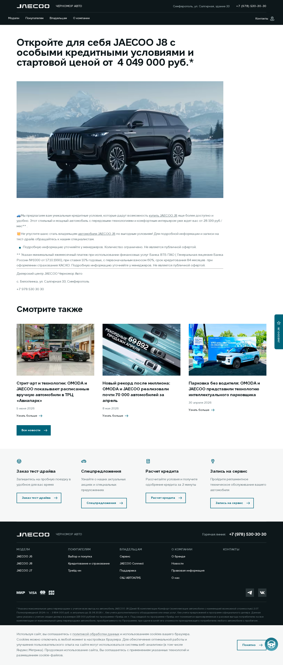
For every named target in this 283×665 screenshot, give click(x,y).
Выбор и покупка (80, 556)
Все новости (31, 430)
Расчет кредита (163, 497)
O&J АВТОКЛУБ (130, 577)
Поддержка (128, 570)
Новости (178, 563)
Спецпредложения (101, 503)
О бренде (178, 556)
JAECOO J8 (24, 563)
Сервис (125, 556)
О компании (81, 18)
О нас (176, 577)
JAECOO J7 (24, 570)
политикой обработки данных (96, 634)
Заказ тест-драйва (36, 497)
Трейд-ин (74, 570)
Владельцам (58, 18)
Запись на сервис (229, 503)
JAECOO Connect (132, 563)
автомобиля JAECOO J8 (96, 234)
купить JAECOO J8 (163, 215)
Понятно (249, 645)
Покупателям (34, 18)
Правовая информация (188, 570)
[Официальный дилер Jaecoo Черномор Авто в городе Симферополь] (33, 6)
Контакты (231, 549)
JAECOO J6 (24, 556)
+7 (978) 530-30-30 (247, 535)
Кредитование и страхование (89, 563)
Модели (13, 18)
